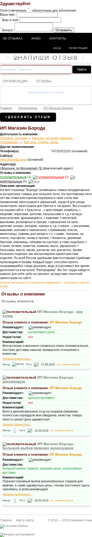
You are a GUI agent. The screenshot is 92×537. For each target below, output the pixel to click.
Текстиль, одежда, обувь (40, 142)
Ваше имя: (7, 14)
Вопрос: (7, 30)
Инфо (36, 38)
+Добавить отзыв (28, 117)
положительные (13, 177)
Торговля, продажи (14, 138)
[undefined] (14, 526)
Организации (15, 81)
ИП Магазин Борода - (39, 446)
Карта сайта (25, 520)
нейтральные (11, 181)
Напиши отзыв (81, 520)
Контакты (58, 38)
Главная (6, 108)
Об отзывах (12, 38)
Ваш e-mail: (10, 20)
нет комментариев (67, 364)
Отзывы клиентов (17, 301)
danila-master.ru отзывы (46, 92)
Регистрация (78, 48)
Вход (57, 48)
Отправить (64, 30)
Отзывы (43, 81)
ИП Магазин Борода (58, 108)
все (37, 181)
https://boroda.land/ (13, 159)
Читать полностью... (17, 358)
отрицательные (51, 177)
